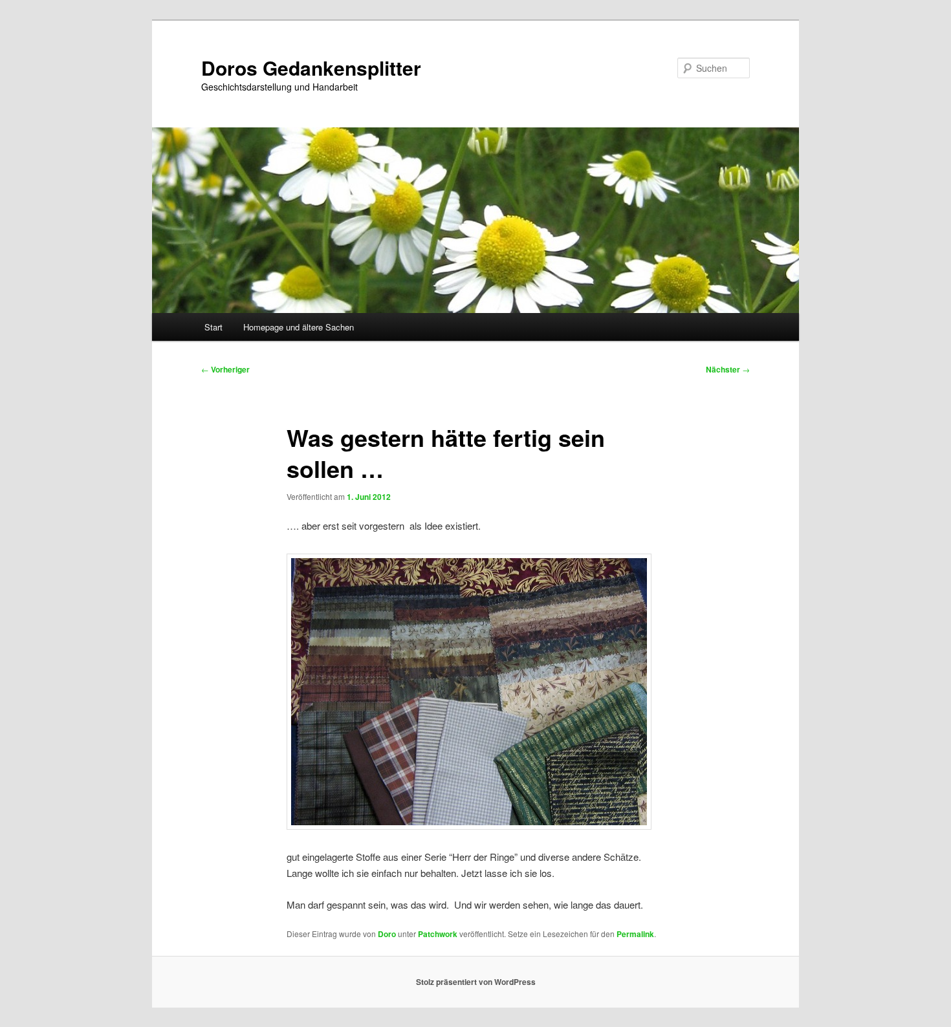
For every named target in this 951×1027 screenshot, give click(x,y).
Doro (387, 934)
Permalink (635, 934)
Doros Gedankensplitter (311, 67)
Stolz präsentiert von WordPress (476, 982)
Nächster (728, 369)
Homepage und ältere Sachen (298, 327)
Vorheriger (225, 369)
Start (213, 327)
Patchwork (437, 934)
